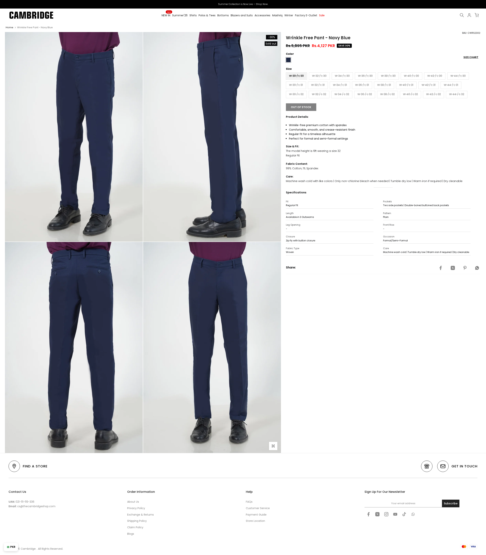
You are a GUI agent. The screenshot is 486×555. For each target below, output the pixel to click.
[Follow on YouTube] (395, 514)
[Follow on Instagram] (386, 514)
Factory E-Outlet (306, 15)
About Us (133, 502)
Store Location (255, 521)
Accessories (262, 15)
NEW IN (166, 15)
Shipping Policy (137, 521)
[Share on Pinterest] (465, 268)
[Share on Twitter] (453, 268)
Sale (322, 15)
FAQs (249, 502)
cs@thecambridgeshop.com (36, 506)
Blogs (130, 534)
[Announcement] (243, 4)
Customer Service (258, 508)
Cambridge (28, 549)
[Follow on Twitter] (377, 514)
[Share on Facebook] (440, 268)
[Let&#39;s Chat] (413, 514)
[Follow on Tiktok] (404, 514)
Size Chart (470, 57)
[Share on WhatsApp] (477, 268)
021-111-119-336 (25, 502)
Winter (288, 15)
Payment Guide (256, 515)
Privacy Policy (136, 508)
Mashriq (277, 15)
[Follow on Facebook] (368, 514)
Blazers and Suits (242, 15)
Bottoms (223, 15)
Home (9, 27)
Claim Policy (135, 527)
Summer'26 (180, 15)
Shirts (193, 15)
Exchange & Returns (140, 515)
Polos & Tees (207, 15)
